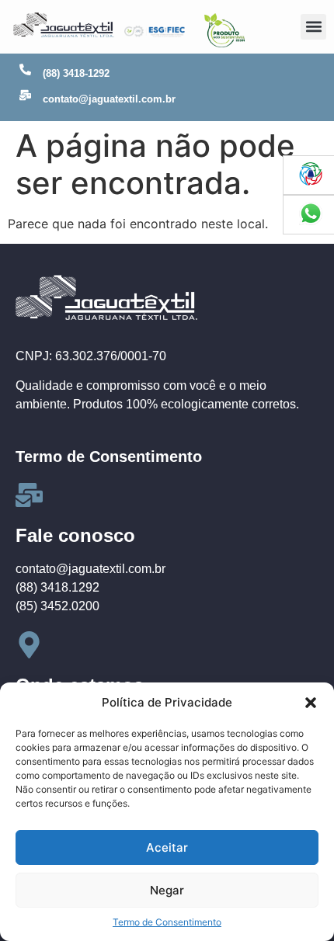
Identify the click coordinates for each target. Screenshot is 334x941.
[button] (310, 702)
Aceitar (167, 847)
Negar (167, 890)
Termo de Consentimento (167, 922)
